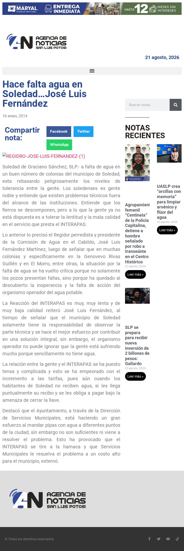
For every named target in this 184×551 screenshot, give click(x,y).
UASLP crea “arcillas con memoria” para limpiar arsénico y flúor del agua (169, 202)
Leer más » (135, 274)
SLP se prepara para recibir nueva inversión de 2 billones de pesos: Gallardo (137, 345)
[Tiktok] (177, 539)
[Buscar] (176, 105)
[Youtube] (168, 539)
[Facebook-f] (149, 539)
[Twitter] (159, 539)
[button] (92, 71)
